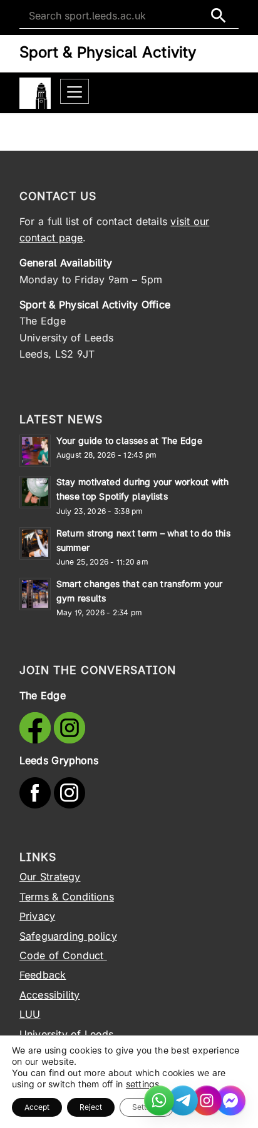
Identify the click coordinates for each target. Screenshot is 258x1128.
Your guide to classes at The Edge (129, 440)
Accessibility (49, 995)
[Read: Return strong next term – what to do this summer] (35, 543)
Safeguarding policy (68, 936)
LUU (30, 1014)
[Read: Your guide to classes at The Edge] (35, 451)
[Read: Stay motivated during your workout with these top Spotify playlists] (35, 492)
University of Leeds (66, 1034)
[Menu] (74, 91)
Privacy (37, 916)
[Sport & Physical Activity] (35, 93)
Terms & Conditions (66, 896)
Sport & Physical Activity (108, 52)
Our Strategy (50, 876)
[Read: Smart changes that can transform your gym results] (35, 594)
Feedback (42, 975)
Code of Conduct (63, 955)
